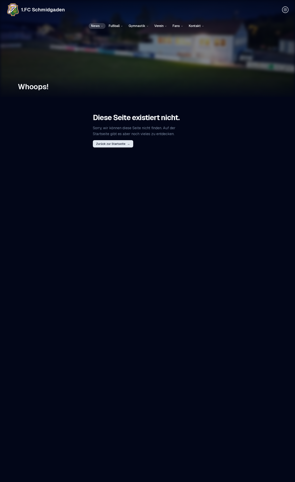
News (95, 26)
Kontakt (195, 26)
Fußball (114, 26)
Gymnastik (137, 26)
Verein (159, 26)
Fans (176, 26)
